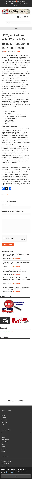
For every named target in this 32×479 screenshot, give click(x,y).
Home (3, 415)
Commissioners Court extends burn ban (15, 1)
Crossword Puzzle (6, 461)
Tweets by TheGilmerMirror (7, 332)
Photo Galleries (6, 466)
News (8, 194)
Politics (3, 444)
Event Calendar (6, 463)
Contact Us (7, 3)
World (3, 446)
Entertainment (5, 439)
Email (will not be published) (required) (12, 211)
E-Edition (13, 3)
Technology (5, 441)
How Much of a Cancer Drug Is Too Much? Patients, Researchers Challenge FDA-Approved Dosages (16, 279)
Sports (3, 437)
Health (3, 451)
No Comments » (17, 258)
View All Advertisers (15, 401)
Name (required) (6, 204)
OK (16, 476)
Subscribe (19, 3)
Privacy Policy (9, 472)
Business (4, 448)
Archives (26, 3)
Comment (4, 218)
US (2, 434)
